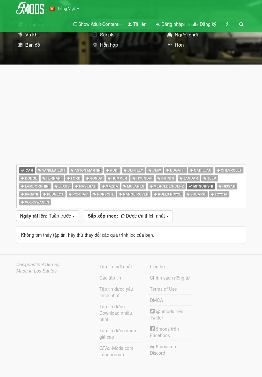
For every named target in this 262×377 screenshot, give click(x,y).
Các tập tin (110, 277)
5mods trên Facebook (164, 332)
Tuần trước (46, 215)
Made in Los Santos (36, 270)
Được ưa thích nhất (127, 215)
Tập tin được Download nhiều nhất (115, 312)
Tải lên (139, 24)
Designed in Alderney (37, 264)
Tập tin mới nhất (115, 266)
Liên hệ (157, 266)
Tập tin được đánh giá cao (117, 333)
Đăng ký (207, 24)
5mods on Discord (163, 349)
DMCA (156, 300)
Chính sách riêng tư (170, 277)
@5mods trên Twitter (166, 314)
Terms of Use (163, 289)
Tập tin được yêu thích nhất (116, 292)
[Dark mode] (228, 24)
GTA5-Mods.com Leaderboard (116, 351)
